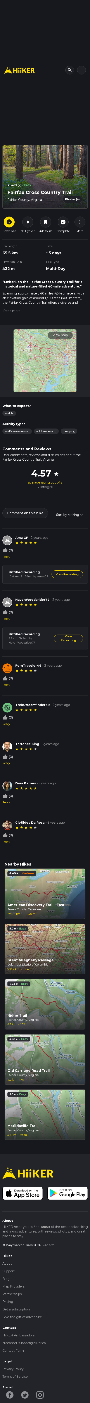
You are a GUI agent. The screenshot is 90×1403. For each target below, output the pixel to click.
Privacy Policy (13, 1369)
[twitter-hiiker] (25, 1394)
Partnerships (12, 1294)
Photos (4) (72, 199)
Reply (6, 556)
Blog (6, 1279)
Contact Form (13, 1351)
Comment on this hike (25, 513)
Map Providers (13, 1286)
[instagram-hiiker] (40, 1394)
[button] (11, 311)
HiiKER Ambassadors (18, 1335)
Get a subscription (16, 1309)
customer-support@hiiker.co (24, 1343)
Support (8, 1271)
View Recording (67, 574)
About (7, 1263)
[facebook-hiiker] (9, 1394)
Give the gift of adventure (22, 1317)
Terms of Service (15, 1377)
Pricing (7, 1302)
